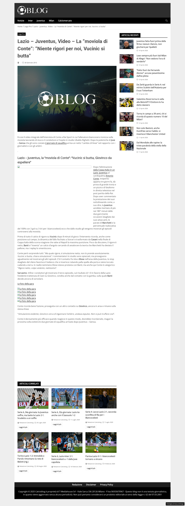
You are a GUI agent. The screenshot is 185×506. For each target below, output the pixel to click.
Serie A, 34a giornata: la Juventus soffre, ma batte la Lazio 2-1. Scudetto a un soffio (32, 415)
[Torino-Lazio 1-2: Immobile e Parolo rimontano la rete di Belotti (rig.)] (32, 442)
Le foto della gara (25, 283)
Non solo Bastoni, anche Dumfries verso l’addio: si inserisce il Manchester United (151, 131)
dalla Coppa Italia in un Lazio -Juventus (104, 171)
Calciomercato (65, 20)
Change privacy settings (175, 504)
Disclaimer (91, 484)
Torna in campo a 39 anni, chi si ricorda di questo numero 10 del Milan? (152, 116)
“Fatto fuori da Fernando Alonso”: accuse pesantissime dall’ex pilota (150, 73)
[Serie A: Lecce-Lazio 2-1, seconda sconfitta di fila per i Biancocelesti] (100, 398)
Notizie (20, 20)
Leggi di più (23, 427)
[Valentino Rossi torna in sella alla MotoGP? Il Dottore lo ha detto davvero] (127, 102)
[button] (166, 20)
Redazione (77, 484)
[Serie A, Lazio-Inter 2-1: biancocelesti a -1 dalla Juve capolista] (66, 442)
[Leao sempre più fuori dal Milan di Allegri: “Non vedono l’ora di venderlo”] (127, 58)
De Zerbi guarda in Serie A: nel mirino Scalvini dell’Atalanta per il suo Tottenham (151, 87)
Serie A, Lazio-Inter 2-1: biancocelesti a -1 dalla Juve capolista (64, 459)
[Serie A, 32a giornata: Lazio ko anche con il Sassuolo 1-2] (66, 398)
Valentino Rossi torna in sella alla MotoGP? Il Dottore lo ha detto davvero (150, 102)
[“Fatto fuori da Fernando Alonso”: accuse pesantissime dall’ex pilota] (127, 73)
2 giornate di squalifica (56, 143)
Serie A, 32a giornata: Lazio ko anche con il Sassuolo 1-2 (65, 413)
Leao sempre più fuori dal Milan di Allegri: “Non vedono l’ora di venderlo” (151, 58)
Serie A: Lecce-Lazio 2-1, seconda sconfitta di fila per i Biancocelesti (100, 414)
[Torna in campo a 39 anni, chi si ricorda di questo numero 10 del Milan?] (127, 117)
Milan (51, 20)
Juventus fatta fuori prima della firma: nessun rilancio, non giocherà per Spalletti (151, 44)
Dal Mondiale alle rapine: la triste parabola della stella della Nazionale (151, 145)
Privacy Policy (106, 484)
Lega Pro (21, 34)
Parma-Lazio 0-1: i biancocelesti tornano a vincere (100, 457)
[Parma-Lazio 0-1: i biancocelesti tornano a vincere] (100, 442)
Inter (30, 20)
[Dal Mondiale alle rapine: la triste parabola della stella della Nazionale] (127, 145)
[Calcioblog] (32, 10)
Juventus (41, 20)
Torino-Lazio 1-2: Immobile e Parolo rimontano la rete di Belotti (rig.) (30, 458)
